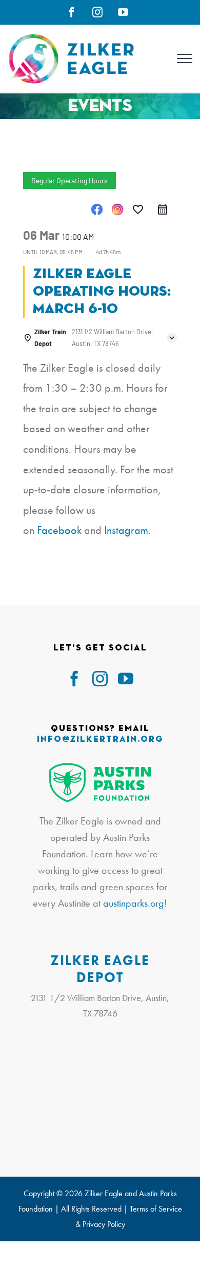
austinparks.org (133, 903)
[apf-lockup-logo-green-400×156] (100, 767)
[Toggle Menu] (185, 58)
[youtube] (125, 678)
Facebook (59, 530)
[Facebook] (97, 209)
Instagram (126, 530)
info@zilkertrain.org (100, 739)
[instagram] (100, 678)
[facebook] (74, 678)
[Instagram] (117, 209)
